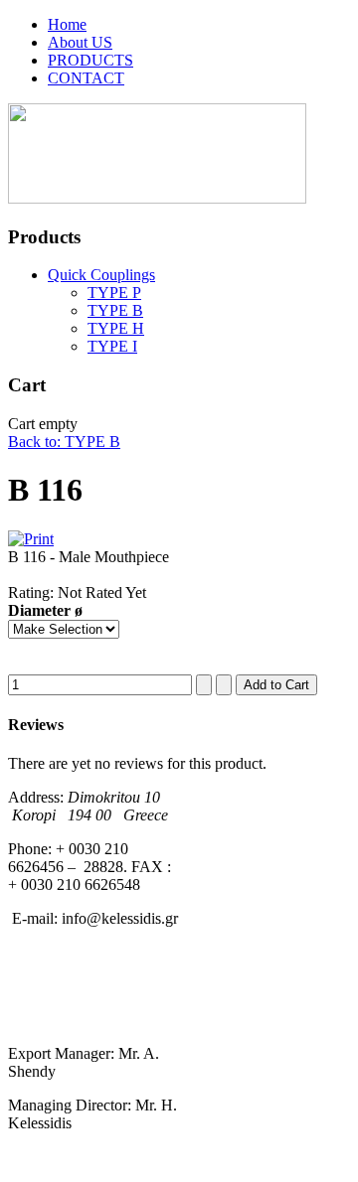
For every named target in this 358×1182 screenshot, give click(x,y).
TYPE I (112, 346)
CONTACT (86, 78)
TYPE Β (115, 310)
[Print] (31, 538)
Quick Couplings (101, 274)
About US (80, 42)
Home (67, 24)
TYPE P (114, 292)
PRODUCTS (90, 60)
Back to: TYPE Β (64, 441)
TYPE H (116, 328)
